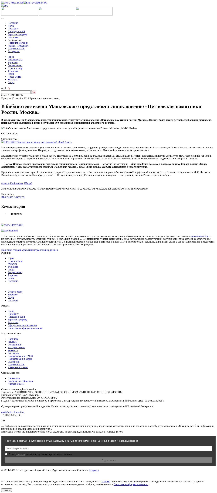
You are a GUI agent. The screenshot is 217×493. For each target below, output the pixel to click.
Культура (12, 79)
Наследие (13, 23)
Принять (6, 490)
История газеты (16, 347)
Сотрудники (14, 344)
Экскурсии (14, 51)
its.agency (94, 470)
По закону (13, 28)
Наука (11, 25)
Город (11, 56)
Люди (11, 74)
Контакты (13, 350)
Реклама (12, 341)
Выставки (13, 37)
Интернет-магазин (18, 42)
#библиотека (16, 183)
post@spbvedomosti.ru (12, 412)
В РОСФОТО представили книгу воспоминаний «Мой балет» (38, 142)
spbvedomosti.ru (199, 236)
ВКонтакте (7, 197)
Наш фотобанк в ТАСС (20, 356)
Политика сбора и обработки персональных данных (29, 250)
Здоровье (12, 62)
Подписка (13, 339)
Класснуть (19, 197)
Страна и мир (15, 68)
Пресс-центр (14, 76)
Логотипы (13, 353)
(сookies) (105, 481)
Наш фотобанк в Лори (20, 358)
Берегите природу (17, 34)
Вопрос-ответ (15, 65)
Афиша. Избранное (18, 45)
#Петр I (28, 183)
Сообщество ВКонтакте (20, 381)
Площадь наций (16, 31)
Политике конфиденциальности (131, 484)
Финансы (13, 71)
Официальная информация (22, 325)
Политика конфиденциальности (25, 328)
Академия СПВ (16, 48)
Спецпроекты (15, 59)
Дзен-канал (14, 378)
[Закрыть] (2, 426)
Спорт (11, 82)
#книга (5, 183)
